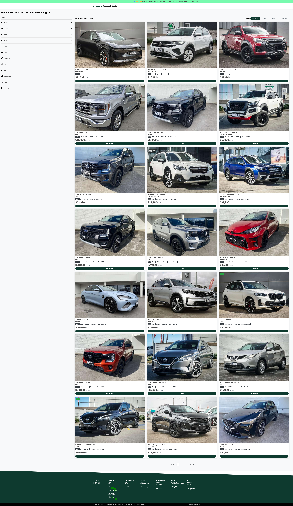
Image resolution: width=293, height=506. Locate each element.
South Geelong (184, 1)
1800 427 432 (195, 1)
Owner (173, 6)
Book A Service (195, 6)
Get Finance (109, 81)
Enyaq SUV (110, 489)
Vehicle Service (159, 484)
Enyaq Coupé (111, 490)
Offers (154, 6)
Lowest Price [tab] (284, 18)
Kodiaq (109, 497)
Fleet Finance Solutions (144, 487)
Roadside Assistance (160, 488)
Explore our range (96, 483)
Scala (109, 483)
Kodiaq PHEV (111, 498)
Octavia (110, 491)
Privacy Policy (189, 489)
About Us (189, 484)
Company (180, 6)
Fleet (125, 487)
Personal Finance (143, 485)
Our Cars (147, 6)
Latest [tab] (265, 18)
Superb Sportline (111, 494)
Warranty (157, 487)
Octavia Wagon (111, 493)
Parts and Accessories (160, 485)
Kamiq (109, 485)
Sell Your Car (126, 489)
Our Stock (159, 6)
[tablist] (269, 18)
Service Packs (174, 487)
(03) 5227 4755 (173, 1)
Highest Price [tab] (274, 18)
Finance (167, 6)
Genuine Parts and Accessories (177, 483)
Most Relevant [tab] (255, 18)
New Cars (126, 482)
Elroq (109, 487)
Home (142, 6)
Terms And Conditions (191, 488)
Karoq (109, 486)
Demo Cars (126, 483)
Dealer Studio (197, 504)
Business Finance (143, 486)
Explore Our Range (96, 482)
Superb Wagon (111, 496)
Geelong (163, 1)
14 (190, 464)
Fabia (109, 482)
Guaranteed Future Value (145, 483)
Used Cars (126, 485)
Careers (188, 485)
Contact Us (189, 487)
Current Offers (127, 486)
